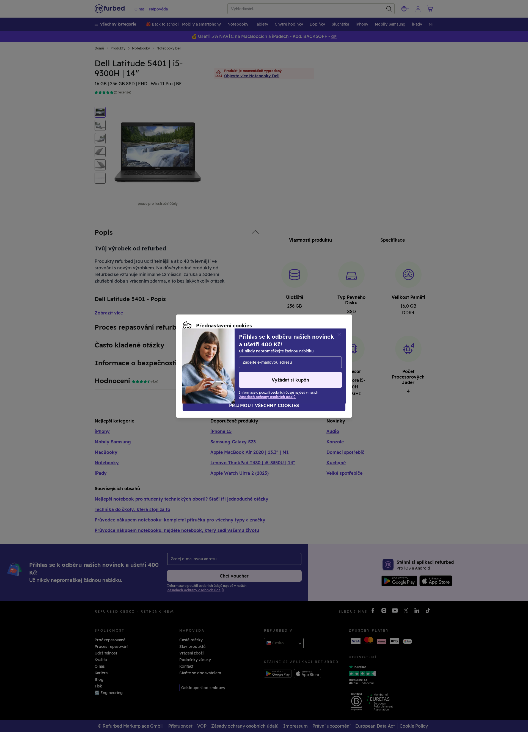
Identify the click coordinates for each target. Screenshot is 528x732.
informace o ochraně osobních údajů (231, 360)
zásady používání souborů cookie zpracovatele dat (231, 366)
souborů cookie (270, 354)
